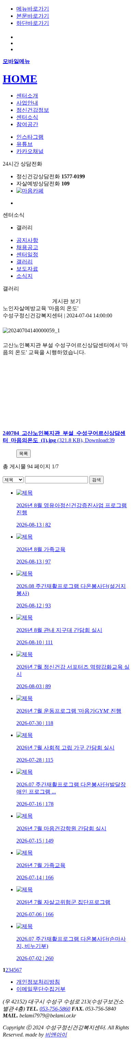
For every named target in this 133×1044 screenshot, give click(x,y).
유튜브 (24, 144)
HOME (20, 79)
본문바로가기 (32, 16)
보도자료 (27, 269)
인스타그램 (30, 137)
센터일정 (27, 254)
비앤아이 (56, 1035)
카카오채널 (30, 151)
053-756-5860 (55, 1009)
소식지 (24, 276)
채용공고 (27, 247)
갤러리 (24, 261)
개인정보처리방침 (38, 982)
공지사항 (27, 240)
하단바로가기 (32, 23)
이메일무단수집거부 (40, 989)
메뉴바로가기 (32, 9)
